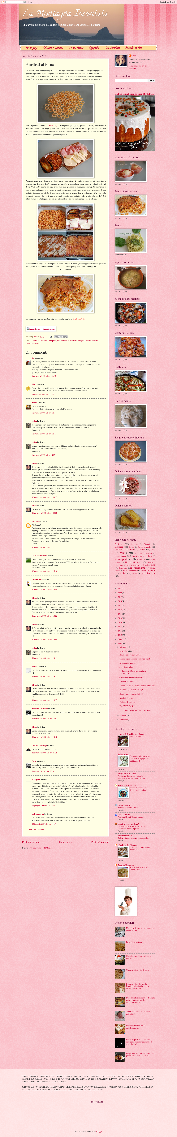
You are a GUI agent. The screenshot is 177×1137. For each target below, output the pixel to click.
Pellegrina (36, 779)
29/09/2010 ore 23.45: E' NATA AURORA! (138, 1012)
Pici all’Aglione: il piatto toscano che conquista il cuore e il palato (131, 827)
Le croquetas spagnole (127, 663)
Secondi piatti (148, 570)
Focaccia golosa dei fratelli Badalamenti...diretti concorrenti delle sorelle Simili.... (138, 986)
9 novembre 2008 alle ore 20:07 (44, 455)
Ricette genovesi (133, 565)
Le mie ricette (76, 48)
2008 (120, 643)
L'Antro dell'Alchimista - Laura (131, 734)
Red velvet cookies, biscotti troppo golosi (133, 838)
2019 (120, 597)
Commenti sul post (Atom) (40, 847)
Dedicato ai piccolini (124, 549)
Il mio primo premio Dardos (130, 654)
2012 (120, 626)
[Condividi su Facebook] (63, 336)
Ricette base (141, 559)
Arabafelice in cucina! (127, 785)
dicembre (124, 647)
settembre (124, 719)
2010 (120, 635)
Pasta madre (120, 555)
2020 (120, 592)
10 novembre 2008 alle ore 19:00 (44, 639)
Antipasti (119, 544)
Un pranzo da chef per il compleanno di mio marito (140, 929)
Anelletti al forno (126, 698)
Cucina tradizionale (39, 340)
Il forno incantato (125, 835)
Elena (34, 463)
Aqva (34, 761)
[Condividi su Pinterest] (66, 336)
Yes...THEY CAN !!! (127, 706)
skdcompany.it (38, 814)
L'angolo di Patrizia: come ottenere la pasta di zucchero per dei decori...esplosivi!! (140, 1000)
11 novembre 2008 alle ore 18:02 (44, 718)
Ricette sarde (123, 568)
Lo (33, 358)
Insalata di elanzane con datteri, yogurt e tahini (139, 788)
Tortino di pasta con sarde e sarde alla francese (137, 685)
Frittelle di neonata (126, 681)
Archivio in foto (133, 48)
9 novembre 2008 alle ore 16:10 (44, 376)
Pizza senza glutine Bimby (128, 807)
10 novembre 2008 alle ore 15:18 (44, 571)
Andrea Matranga (39, 745)
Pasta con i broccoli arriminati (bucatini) (135, 710)
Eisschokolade (135, 736)
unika (34, 421)
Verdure (123, 573)
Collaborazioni (112, 48)
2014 (120, 618)
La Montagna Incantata (65, 14)
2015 (120, 613)
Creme (131, 547)
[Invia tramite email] (55, 336)
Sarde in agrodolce (126, 667)
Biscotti (147, 544)
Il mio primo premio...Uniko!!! (131, 693)
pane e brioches (148, 573)
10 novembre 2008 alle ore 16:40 (44, 589)
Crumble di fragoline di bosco (137, 970)
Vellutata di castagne (127, 702)
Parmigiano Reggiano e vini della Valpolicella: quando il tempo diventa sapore (134, 777)
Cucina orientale (144, 547)
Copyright (94, 48)
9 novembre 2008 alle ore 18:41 (44, 433)
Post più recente (31, 842)
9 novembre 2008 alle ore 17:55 (44, 394)
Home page (31, 48)
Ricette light (149, 564)
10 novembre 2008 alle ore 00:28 (44, 513)
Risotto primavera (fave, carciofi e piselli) (139, 868)
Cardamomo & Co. (125, 805)
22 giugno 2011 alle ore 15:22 (43, 805)
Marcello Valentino (40, 708)
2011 (120, 630)
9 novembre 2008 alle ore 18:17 (44, 412)
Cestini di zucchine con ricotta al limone (138, 957)
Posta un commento (36, 829)
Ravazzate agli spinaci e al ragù (131, 689)
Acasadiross (37, 579)
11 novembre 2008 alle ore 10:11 (44, 658)
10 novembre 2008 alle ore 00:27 (44, 497)
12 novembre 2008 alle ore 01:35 (44, 752)
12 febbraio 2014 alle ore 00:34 (44, 824)
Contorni (119, 546)
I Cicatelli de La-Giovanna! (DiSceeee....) (140, 848)
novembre (124, 651)
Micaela (35, 666)
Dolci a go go (123, 753)
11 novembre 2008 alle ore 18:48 (44, 737)
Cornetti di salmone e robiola (130, 677)
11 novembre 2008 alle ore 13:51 (44, 676)
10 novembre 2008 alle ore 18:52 (44, 616)
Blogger (99, 1131)
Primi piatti (51, 340)
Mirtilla (35, 402)
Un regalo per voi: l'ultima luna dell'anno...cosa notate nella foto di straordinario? (139, 1041)
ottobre (123, 715)
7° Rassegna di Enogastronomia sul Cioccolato (132, 672)
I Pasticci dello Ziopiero (127, 845)
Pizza (150, 556)
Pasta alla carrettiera (134, 942)
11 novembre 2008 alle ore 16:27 (44, 700)
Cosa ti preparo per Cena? (128, 824)
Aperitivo (134, 544)
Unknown (36, 521)
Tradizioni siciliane (33, 343)
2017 (120, 605)
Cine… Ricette (124, 814)
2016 (120, 609)
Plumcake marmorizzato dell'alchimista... (135, 1026)
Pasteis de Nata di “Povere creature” (131, 817)
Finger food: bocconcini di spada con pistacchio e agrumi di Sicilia (140, 1054)
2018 (120, 601)
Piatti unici (137, 555)
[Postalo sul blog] (58, 336)
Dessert (142, 549)
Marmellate (149, 553)
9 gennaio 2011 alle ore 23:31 (43, 771)
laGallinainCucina (39, 555)
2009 (120, 639)
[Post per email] (51, 336)
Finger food (137, 553)
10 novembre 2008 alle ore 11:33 (44, 547)
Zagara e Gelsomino (126, 865)
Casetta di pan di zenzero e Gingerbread (134, 658)
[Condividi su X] (61, 336)
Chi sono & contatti (53, 48)
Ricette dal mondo (133, 562)
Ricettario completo (77, 340)
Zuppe (134, 573)
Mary (34, 384)
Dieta (153, 549)
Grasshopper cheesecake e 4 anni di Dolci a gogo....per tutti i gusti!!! (140, 758)
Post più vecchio (100, 842)
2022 (120, 588)
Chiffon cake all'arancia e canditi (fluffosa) (134, 93)
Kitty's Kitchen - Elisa (127, 773)
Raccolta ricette (63, 340)
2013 (120, 622)
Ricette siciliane (92, 340)
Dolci (122, 553)
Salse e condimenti (130, 570)
